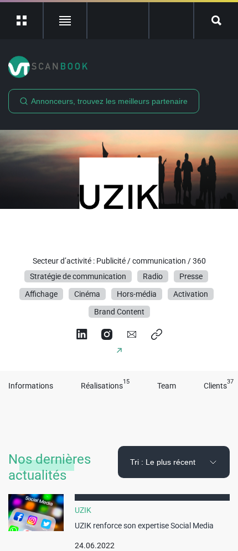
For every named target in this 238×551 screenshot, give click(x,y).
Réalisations (105, 386)
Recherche (216, 20)
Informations (30, 386)
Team (166, 386)
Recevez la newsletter (171, 20)
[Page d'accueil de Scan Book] (119, 67)
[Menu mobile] (22, 20)
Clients (219, 386)
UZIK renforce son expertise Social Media (144, 525)
